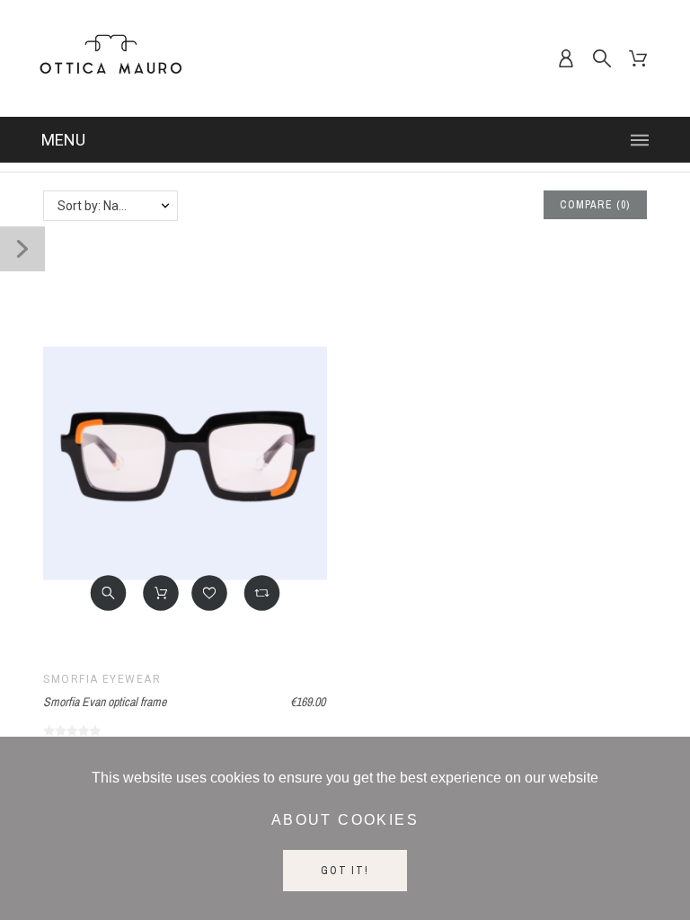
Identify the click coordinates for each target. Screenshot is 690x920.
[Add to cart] (161, 593)
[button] (109, 593)
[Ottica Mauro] (110, 58)
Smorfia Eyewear (102, 679)
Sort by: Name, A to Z (117, 206)
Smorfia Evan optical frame (104, 702)
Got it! (345, 870)
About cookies (345, 819)
